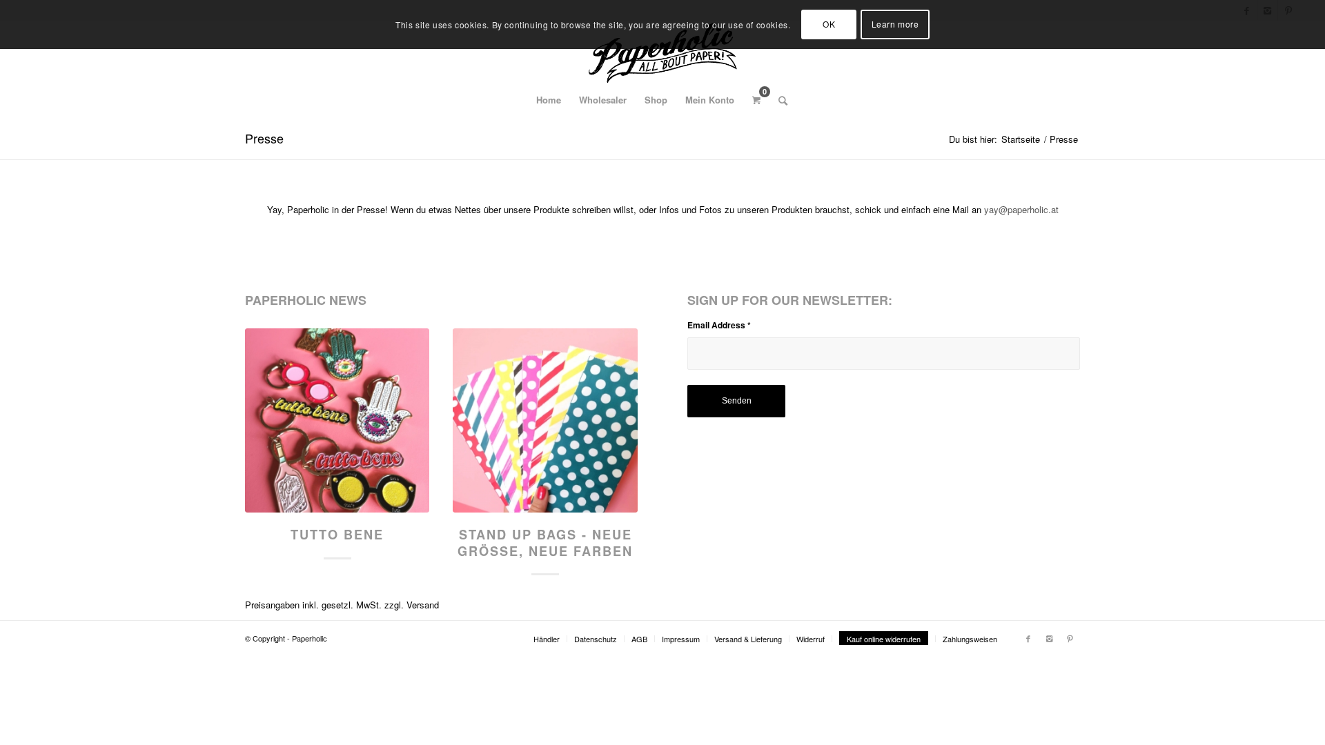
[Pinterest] (1069, 638)
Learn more (895, 24)
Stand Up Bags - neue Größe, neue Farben (545, 543)
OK (829, 24)
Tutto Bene (337, 535)
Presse (264, 138)
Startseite (1020, 139)
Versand (422, 604)
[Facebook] (1028, 638)
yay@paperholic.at (1021, 209)
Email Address (719, 325)
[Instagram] (1049, 638)
